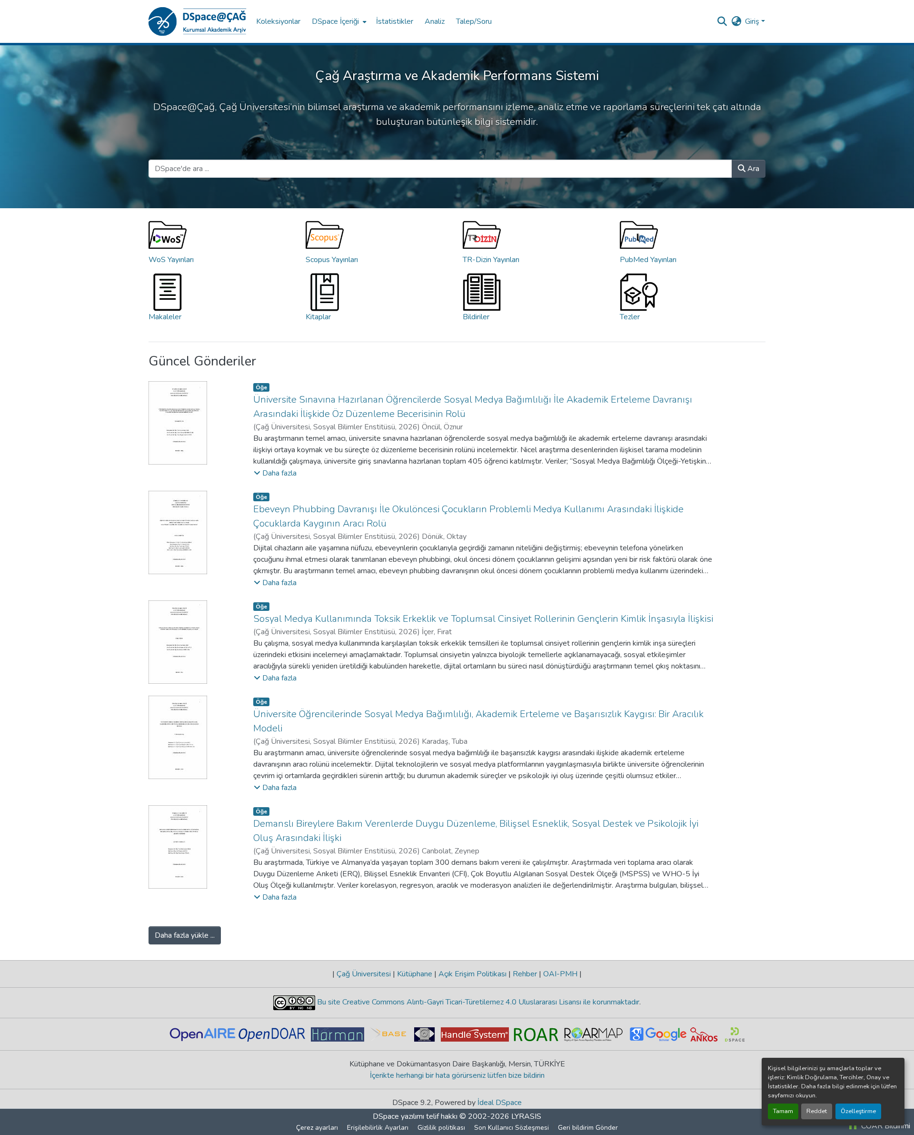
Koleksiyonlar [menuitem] (278, 21)
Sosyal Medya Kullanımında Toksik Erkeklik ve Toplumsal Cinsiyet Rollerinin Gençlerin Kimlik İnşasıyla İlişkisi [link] (483, 618)
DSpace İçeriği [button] (335, 21)
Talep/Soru (474, 21)
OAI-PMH (560, 974)
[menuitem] (338, 21)
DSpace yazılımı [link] (398, 1116)
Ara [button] (752, 168)
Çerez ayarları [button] (317, 1127)
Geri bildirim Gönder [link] (588, 1127)
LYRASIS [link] (526, 1116)
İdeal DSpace (499, 1102)
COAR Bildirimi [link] (884, 1126)
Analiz (435, 21)
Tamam (783, 1111)
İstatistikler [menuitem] (394, 21)
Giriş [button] (753, 21)
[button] (198, 21)
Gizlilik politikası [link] (441, 1127)
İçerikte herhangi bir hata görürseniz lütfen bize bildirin (457, 1075)
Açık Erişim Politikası (472, 974)
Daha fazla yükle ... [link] (185, 935)
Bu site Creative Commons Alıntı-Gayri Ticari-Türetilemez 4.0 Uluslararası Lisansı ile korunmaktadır (477, 1002)
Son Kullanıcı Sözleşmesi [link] (511, 1127)
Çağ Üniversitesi (364, 974)
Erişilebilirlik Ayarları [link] (377, 1127)
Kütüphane (414, 974)
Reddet (816, 1111)
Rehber (525, 974)
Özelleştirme (858, 1111)
